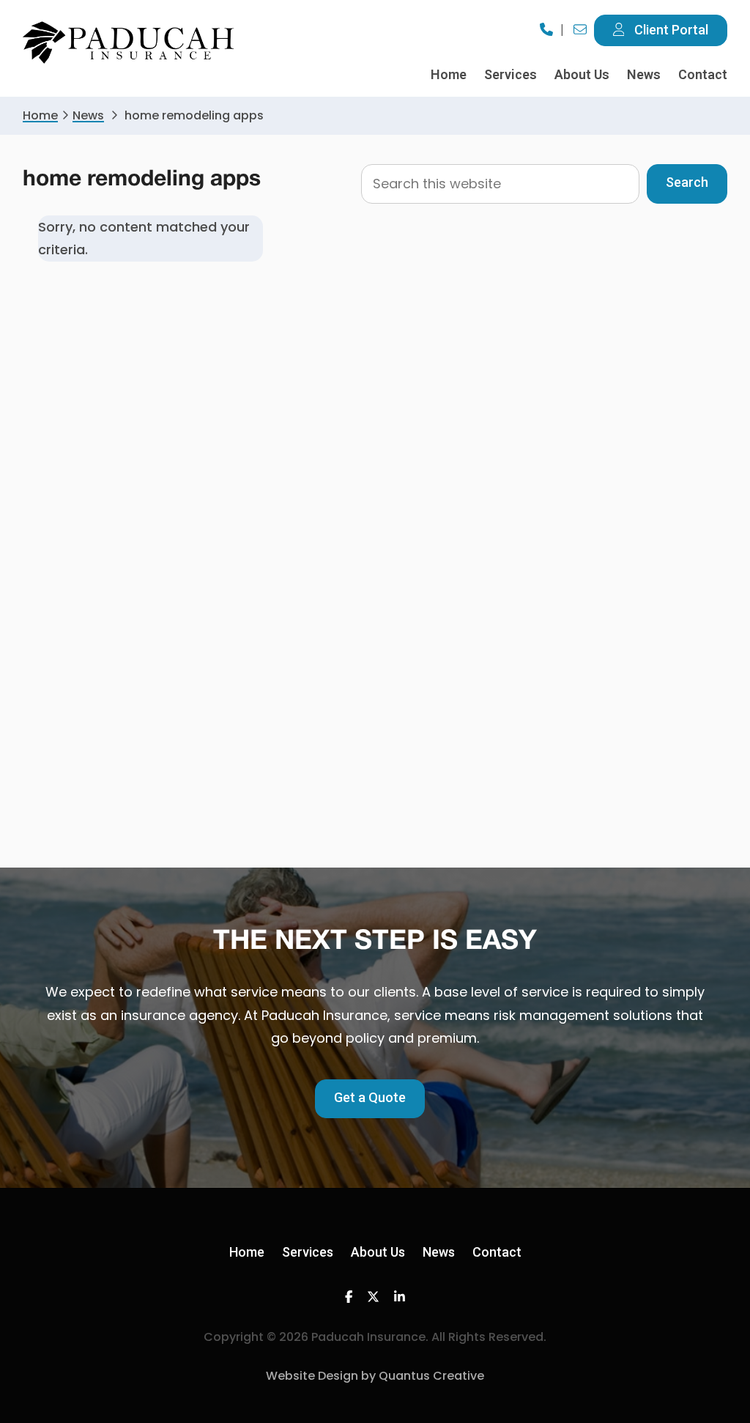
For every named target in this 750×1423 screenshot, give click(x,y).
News (88, 115)
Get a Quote (370, 1097)
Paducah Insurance (129, 42)
